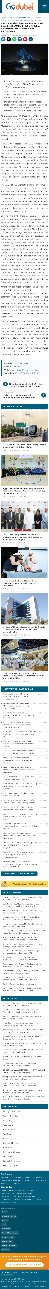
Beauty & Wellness (9, 1216)
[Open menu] (44, 6)
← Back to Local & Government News (19, 874)
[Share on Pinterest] (25, 39)
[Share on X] (9, 39)
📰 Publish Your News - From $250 (24, 1265)
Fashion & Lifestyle (10, 1116)
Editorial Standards (17, 1177)
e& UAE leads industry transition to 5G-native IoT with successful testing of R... (19, 752)
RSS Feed (38, 1177)
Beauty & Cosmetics (11, 1112)
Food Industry (9, 1129)
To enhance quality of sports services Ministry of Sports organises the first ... (19, 808)
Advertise (16, 1180)
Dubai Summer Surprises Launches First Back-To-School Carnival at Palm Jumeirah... (20, 816)
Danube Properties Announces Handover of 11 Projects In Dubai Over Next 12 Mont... (19, 835)
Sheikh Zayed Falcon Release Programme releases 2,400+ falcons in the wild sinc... (19, 715)
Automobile (8, 1125)
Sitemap (16, 1183)
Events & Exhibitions (11, 1161)
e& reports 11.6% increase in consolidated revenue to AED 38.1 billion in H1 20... (20, 826)
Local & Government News (19, 18)
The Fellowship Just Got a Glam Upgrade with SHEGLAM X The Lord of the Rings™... (20, 845)
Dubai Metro (26, 1180)
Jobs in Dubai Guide (8, 1202)
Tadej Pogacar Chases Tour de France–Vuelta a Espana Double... (19, 778)
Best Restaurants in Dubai (31, 1199)
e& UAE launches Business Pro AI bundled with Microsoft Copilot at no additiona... (18, 743)
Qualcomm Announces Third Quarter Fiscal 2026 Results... (19, 794)
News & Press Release (10, 1233)
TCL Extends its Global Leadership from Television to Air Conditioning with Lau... (19, 801)
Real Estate (8, 1134)
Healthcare (8, 1156)
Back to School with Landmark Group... (19, 984)
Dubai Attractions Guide (23, 1190)
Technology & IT (9, 1120)
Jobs (4, 1224)
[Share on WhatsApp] (14, 39)
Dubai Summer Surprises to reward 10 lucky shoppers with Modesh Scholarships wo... (19, 854)
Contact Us (29, 1177)
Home (3, 18)
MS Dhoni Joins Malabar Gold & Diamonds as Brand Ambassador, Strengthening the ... (17, 724)
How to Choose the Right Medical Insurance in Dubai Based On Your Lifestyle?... (17, 760)
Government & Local (11, 1152)
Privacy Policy (6, 1180)
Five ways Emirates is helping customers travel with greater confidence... (15, 696)
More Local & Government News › (30, 409)
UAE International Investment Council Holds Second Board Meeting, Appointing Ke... (19, 705)
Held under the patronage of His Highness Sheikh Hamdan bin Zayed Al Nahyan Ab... (19, 769)
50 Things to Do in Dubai (10, 1199)
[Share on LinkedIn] (20, 39)
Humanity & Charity (11, 1165)
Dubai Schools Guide (23, 1193)
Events (4, 1220)
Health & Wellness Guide (26, 1196)
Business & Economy (11, 1143)
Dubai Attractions (39, 1180)
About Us (4, 1177)
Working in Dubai (8, 1193)
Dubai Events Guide (8, 1196)
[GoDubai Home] (20, 6)
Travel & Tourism (9, 1139)
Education (7, 1147)
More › (43, 892)
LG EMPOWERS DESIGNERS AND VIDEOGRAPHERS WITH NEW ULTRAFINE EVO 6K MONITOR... (20, 864)
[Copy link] (30, 39)
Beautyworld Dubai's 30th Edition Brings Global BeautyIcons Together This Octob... (20, 786)
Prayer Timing (6, 1183)
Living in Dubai (7, 1190)
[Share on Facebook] (3, 39)
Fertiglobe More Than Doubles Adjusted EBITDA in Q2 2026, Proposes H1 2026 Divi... (20, 734)
